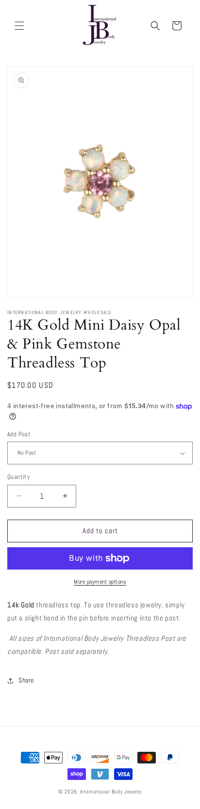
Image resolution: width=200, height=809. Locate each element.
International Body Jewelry (111, 791)
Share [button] (26, 680)
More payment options (100, 582)
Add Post (19, 434)
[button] (19, 25)
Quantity (18, 477)
